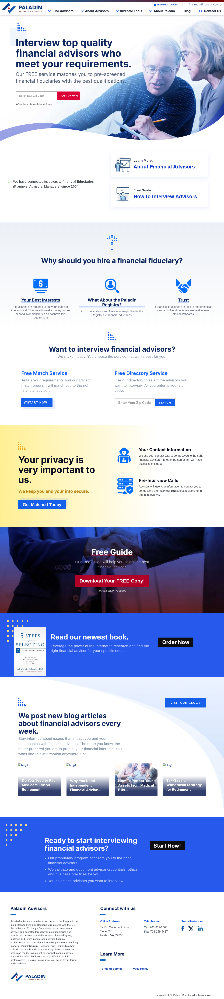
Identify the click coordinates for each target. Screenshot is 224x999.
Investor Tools (131, 11)
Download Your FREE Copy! (112, 581)
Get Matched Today (42, 504)
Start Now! (167, 845)
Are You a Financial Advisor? (206, 4)
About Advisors (97, 11)
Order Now (176, 642)
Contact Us (212, 11)
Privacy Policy (139, 968)
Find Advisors (63, 11)
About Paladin (164, 11)
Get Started (68, 96)
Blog (187, 11)
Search (165, 402)
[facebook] (182, 929)
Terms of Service (111, 968)
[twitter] (191, 929)
